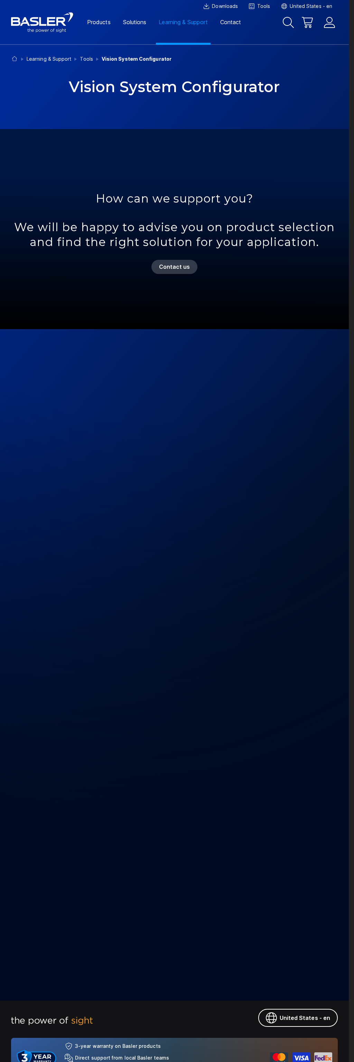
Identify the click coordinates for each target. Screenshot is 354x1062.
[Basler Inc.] (42, 22)
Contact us (174, 266)
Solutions (135, 22)
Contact (230, 22)
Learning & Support (183, 22)
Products (99, 22)
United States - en (305, 1017)
